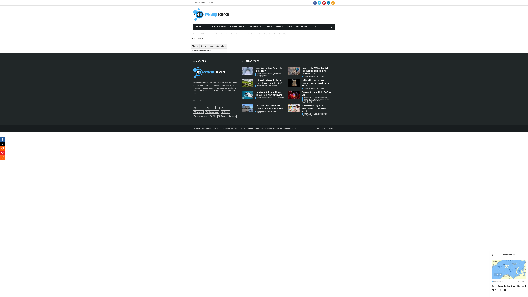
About (199, 27)
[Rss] (333, 3)
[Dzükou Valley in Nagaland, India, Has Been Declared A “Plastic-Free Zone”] (247, 83)
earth (234, 116)
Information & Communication (315, 98)
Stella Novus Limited (218, 128)
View (193, 38)
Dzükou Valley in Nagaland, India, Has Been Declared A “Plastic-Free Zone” (268, 81)
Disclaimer (255, 128)
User (212, 46)
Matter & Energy (275, 27)
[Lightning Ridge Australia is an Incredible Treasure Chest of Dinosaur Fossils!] (294, 83)
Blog (323, 128)
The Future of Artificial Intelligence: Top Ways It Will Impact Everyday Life (268, 93)
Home (195, 34)
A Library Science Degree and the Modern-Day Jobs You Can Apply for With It (315, 108)
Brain (223, 116)
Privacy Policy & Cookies (238, 128)
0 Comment (522, 281)
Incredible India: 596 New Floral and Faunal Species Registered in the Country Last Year (315, 71)
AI (214, 116)
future (223, 108)
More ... (196, 93)
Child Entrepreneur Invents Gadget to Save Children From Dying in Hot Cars (222, 34)
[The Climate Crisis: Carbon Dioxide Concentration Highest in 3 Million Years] (247, 108)
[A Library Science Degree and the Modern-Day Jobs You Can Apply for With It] (294, 108)
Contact (210, 3)
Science (200, 108)
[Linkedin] (328, 3)
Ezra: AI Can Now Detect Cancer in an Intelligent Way (268, 69)
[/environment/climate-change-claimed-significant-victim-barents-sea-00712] (509, 269)
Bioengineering (256, 27)
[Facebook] (315, 3)
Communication (237, 27)
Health (315, 27)
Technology (213, 112)
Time (194, 46)
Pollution (272, 111)
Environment (302, 27)
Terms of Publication (287, 128)
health (212, 108)
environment (202, 116)
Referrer (204, 46)
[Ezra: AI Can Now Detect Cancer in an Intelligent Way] (247, 71)
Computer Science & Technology (316, 99)
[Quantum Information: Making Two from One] (294, 95)
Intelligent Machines (216, 27)
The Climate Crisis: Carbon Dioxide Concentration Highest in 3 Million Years (269, 107)
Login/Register (200, 3)
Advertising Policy (269, 128)
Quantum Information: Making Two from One (316, 93)
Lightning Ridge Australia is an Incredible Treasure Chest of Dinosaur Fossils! (316, 83)
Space (289, 27)
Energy (200, 112)
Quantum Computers (312, 100)
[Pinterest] (324, 3)
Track (200, 38)
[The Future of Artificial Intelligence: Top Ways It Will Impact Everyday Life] (247, 95)
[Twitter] (319, 3)
